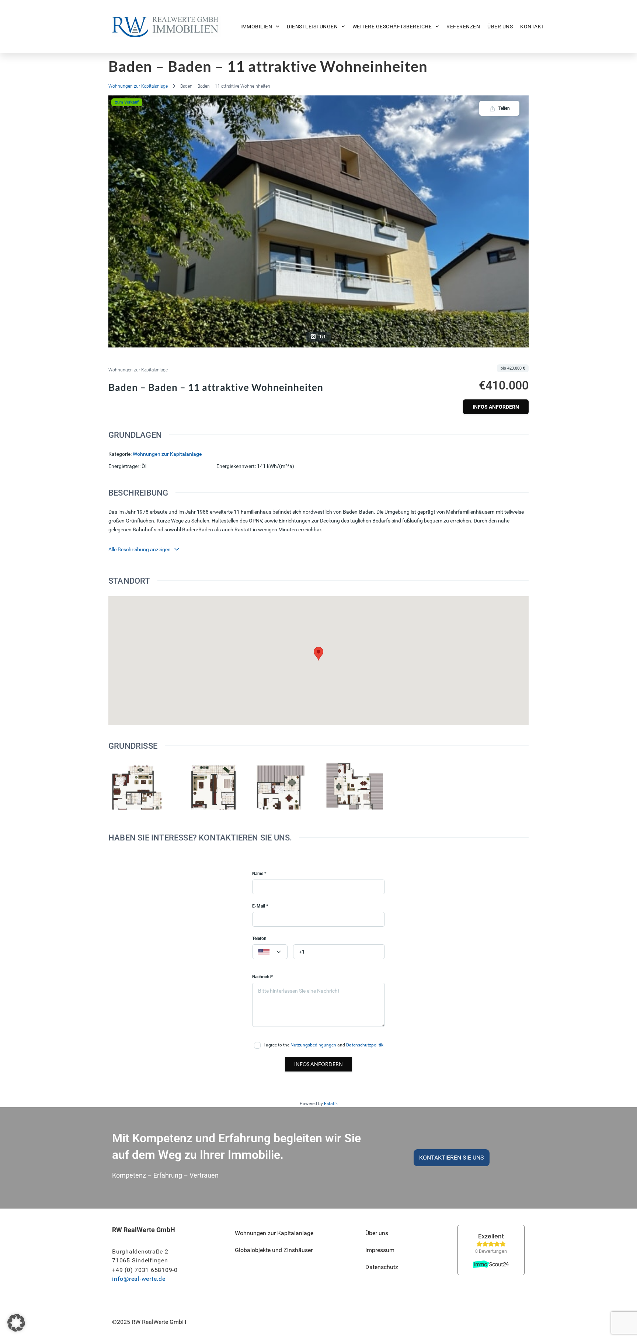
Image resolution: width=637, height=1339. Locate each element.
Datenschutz (381, 1266)
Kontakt (532, 26)
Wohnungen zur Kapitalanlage (138, 86)
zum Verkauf (127, 102)
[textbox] (270, 952)
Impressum (379, 1250)
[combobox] (270, 951)
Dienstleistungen (312, 26)
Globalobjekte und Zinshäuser (274, 1250)
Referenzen (463, 26)
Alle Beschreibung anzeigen (139, 549)
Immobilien (256, 26)
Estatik (331, 1103)
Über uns (500, 26)
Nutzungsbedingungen (313, 1045)
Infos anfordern (496, 407)
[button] (16, 1323)
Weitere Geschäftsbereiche (392, 26)
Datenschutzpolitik (364, 1045)
